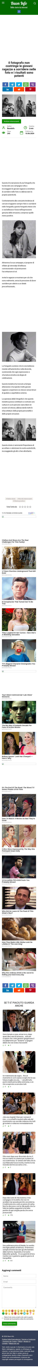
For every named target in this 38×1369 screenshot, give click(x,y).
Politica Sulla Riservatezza (11, 1339)
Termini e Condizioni (28, 1339)
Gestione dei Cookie (10, 1341)
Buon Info (19, 3)
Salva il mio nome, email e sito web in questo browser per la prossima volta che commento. (19, 1318)
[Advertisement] (19, 39)
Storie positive (20, 501)
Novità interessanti (25, 499)
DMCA (20, 1341)
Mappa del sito (14, 1343)
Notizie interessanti (11, 121)
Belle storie (11, 499)
